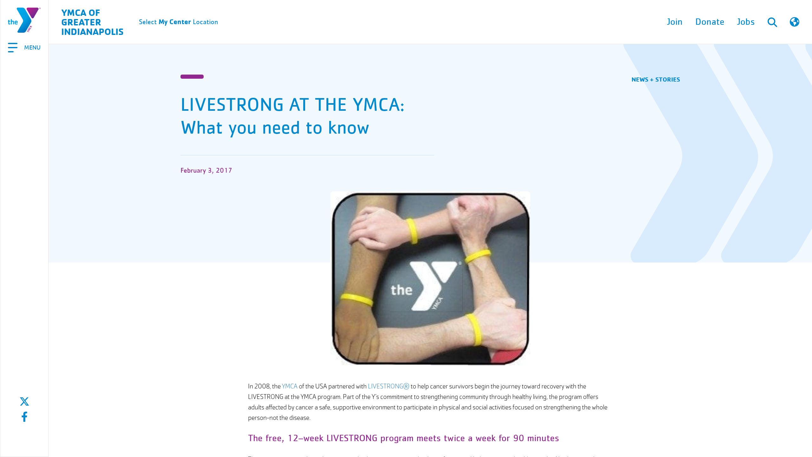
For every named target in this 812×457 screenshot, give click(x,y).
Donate (709, 22)
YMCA (290, 386)
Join (675, 22)
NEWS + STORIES (656, 79)
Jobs (746, 22)
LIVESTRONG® (388, 386)
